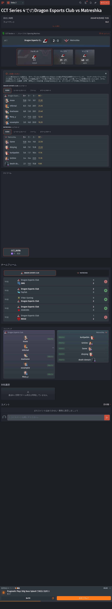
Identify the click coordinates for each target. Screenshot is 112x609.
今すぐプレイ (84, 598)
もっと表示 (56, 26)
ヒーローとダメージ (20, 90)
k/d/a (7, 90)
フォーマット (9, 22)
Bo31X (28, 598)
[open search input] (80, 3)
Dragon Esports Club (31, 273)
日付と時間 (8, 18)
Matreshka (84, 273)
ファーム (33, 90)
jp (95, 3)
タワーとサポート (45, 90)
